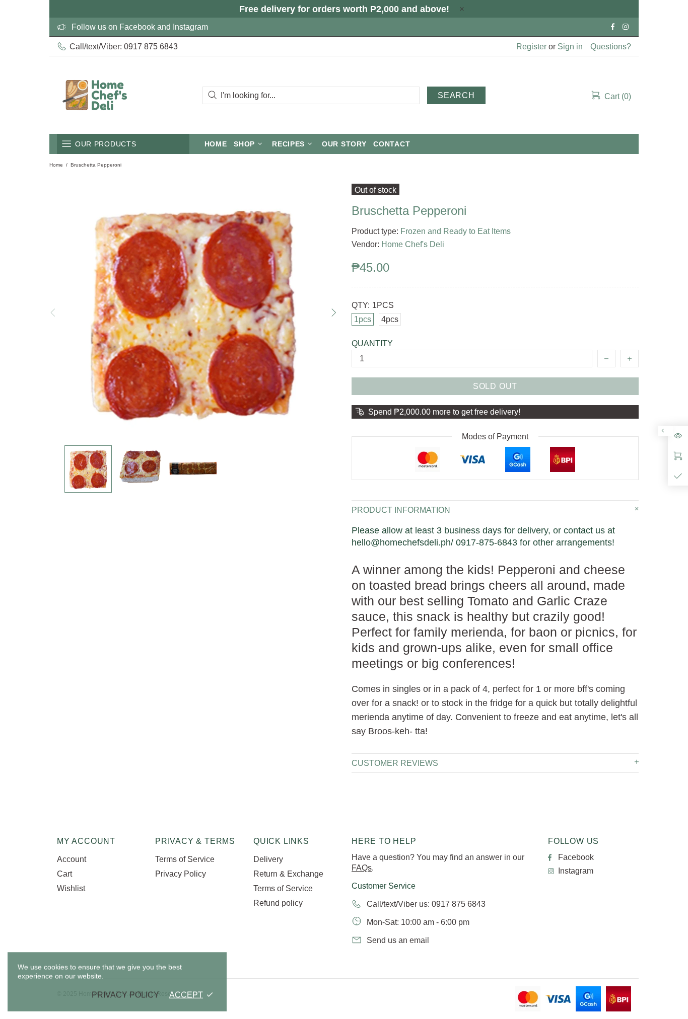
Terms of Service (185, 859)
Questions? (610, 46)
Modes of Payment (495, 436)
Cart (64, 874)
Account (71, 859)
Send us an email (398, 940)
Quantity (372, 343)
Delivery (268, 859)
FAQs (362, 868)
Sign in (570, 46)
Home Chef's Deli (94, 95)
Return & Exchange (288, 874)
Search (456, 95)
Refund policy (278, 903)
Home (56, 165)
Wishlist (71, 888)
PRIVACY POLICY (125, 994)
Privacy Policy (180, 874)
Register (531, 46)
